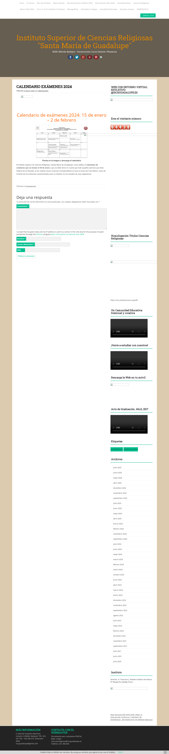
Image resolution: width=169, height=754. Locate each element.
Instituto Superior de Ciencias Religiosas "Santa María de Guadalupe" (84, 41)
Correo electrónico (25, 244)
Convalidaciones (124, 3)
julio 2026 (117, 467)
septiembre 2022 (120, 610)
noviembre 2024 (120, 534)
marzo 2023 (118, 590)
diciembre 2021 (119, 636)
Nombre (21, 238)
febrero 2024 (118, 564)
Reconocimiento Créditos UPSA (80, 3)
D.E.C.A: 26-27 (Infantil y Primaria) (51, 9)
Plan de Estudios (44, 3)
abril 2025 (117, 518)
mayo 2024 (117, 554)
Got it (120, 752)
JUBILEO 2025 (148, 15)
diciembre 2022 (119, 600)
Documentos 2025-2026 (105, 3)
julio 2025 (117, 503)
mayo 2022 (117, 626)
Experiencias (116, 449)
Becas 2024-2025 (27, 9)
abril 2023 (117, 585)
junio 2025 (117, 508)
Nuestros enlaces (127, 9)
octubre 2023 (118, 574)
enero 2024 (117, 569)
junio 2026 (117, 472)
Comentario (23, 206)
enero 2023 (117, 595)
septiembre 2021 (120, 646)
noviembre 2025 (120, 493)
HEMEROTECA (142, 9)
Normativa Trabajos (89, 9)
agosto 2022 (118, 615)
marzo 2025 (118, 524)
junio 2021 (117, 656)
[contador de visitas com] (120, 127)
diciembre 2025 (119, 488)
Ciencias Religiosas (141, 3)
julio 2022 (117, 620)
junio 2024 (117, 549)
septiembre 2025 (120, 498)
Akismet (39, 234)
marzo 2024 (118, 559)
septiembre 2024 (120, 539)
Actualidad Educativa (108, 9)
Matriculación (59, 3)
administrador (43, 91)
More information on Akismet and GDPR (67, 234)
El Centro (30, 3)
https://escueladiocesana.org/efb (124, 300)
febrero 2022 (118, 631)
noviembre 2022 (120, 605)
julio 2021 (117, 651)
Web (19, 250)
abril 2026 (117, 483)
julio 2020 (117, 661)
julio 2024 (117, 544)
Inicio (22, 3)
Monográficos (72, 9)
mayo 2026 (117, 478)
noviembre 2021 (120, 641)
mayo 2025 (117, 513)
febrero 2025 (118, 529)
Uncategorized (31, 186)
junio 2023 (117, 580)
